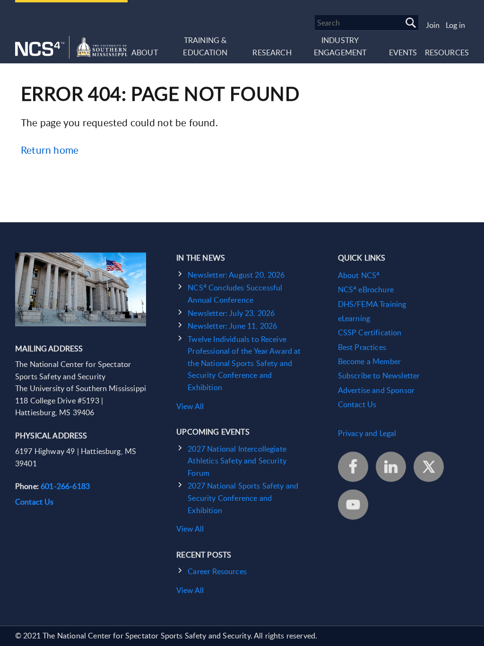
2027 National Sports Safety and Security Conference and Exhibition (243, 497)
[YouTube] (353, 504)
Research (271, 52)
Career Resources (217, 571)
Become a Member (369, 361)
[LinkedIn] (391, 467)
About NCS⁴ (359, 275)
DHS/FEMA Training (372, 304)
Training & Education (205, 46)
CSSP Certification (370, 332)
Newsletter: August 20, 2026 (236, 275)
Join (433, 25)
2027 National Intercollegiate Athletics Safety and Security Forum (237, 461)
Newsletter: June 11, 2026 (232, 326)
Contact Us (34, 502)
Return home (49, 150)
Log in (455, 25)
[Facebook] (353, 467)
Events (403, 52)
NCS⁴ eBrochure (366, 289)
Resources (447, 52)
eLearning (354, 318)
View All (190, 406)
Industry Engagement (340, 46)
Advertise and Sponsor (376, 390)
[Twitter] (429, 467)
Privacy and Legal (367, 433)
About (144, 52)
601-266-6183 (65, 486)
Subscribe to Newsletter (379, 375)
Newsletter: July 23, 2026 (231, 313)
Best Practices (362, 347)
